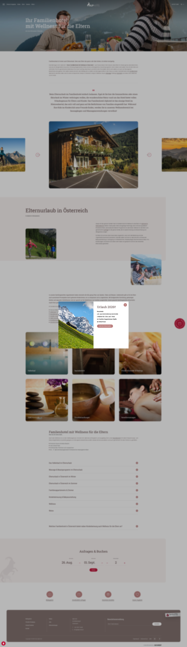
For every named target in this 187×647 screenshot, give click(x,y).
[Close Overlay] (125, 305)
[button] (3, 643)
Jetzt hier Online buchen (105, 326)
